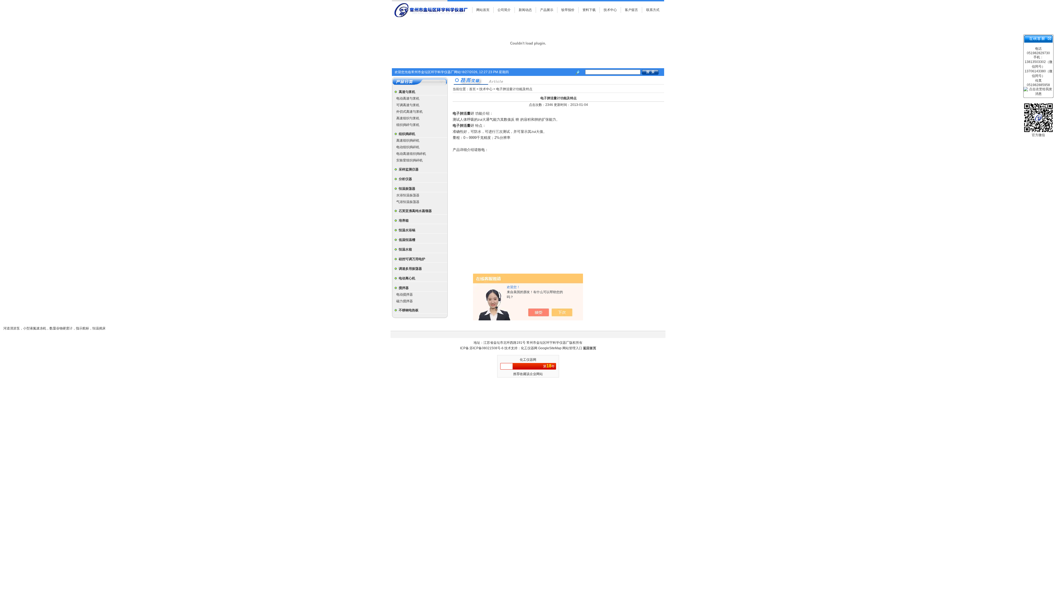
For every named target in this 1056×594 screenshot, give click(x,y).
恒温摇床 (99, 328)
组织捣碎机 (407, 134)
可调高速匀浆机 (407, 105)
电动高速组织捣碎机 (411, 154)
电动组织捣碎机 (407, 147)
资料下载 (589, 10)
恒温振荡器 (407, 189)
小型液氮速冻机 (34, 328)
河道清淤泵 (11, 328)
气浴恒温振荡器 (407, 202)
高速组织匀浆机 (407, 118)
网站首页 (483, 10)
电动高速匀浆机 (407, 98)
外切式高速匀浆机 (409, 112)
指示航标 (82, 328)
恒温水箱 (405, 249)
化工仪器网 (529, 348)
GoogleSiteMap (550, 348)
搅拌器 (404, 288)
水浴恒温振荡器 (407, 195)
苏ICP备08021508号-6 (487, 348)
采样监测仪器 (409, 169)
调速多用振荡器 (410, 269)
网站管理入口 (572, 348)
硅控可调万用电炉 (412, 259)
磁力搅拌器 (404, 301)
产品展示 (546, 10)
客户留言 (631, 10)
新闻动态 (525, 10)
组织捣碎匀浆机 (407, 125)
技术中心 (610, 10)
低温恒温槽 (407, 240)
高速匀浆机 (407, 92)
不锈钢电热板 (409, 310)
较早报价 (567, 10)
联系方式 (652, 10)
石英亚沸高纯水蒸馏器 (415, 211)
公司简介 (504, 10)
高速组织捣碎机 (407, 140)
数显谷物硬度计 (61, 328)
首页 (472, 89)
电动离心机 (407, 278)
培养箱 (404, 220)
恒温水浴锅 (407, 230)
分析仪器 (405, 179)
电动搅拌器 (404, 294)
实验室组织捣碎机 (409, 160)
